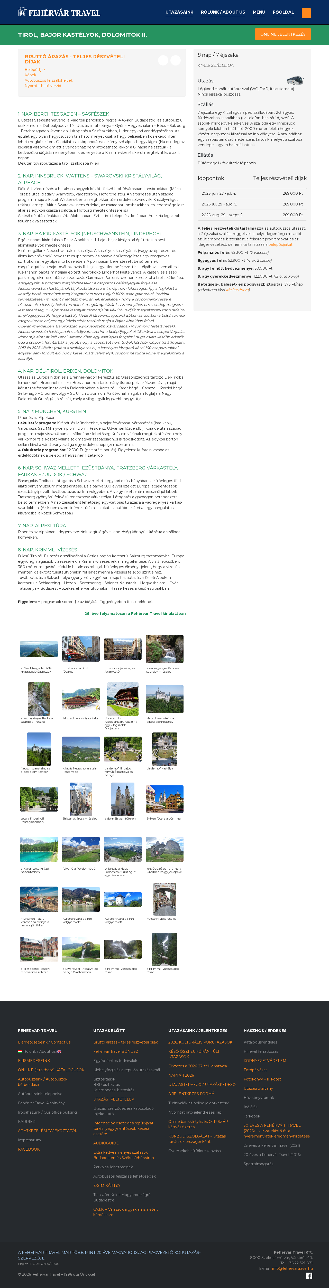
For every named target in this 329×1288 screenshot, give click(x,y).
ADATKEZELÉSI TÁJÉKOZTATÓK (47, 1131)
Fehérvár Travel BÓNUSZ (115, 1051)
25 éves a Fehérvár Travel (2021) (272, 1145)
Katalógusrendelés (260, 1042)
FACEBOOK (29, 1149)
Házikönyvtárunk (259, 1097)
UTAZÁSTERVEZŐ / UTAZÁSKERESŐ (202, 1084)
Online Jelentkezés (283, 34)
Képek (30, 75)
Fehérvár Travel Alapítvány (41, 1103)
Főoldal (283, 12)
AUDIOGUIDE (106, 1143)
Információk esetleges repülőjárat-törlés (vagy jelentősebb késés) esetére (124, 1128)
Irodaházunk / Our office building (47, 1112)
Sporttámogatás (258, 1164)
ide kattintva (237, 289)
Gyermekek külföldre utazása (194, 1151)
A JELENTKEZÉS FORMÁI (192, 1094)
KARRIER (26, 1121)
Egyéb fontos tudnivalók (115, 1060)
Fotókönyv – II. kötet (262, 1079)
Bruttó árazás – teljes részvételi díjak (125, 1042)
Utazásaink (179, 12)
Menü (259, 12)
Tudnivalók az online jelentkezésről (199, 1103)
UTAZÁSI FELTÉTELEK (113, 1099)
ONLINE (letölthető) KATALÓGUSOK (51, 1070)
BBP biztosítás (106, 1084)
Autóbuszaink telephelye (40, 1094)
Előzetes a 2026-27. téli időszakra (197, 1066)
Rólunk (29, 1051)
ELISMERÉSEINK (34, 1060)
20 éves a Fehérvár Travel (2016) (272, 1154)
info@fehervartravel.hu (292, 1268)
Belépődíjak (35, 69)
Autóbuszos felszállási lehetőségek (124, 1176)
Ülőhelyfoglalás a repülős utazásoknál (126, 1070)
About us (47, 1051)
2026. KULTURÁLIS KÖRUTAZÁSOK (200, 1042)
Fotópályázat (255, 1070)
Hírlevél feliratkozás (261, 1051)
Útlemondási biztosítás (113, 1090)
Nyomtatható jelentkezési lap (195, 1112)
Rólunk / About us (223, 12)
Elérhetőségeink (33, 1042)
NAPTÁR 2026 (181, 1075)
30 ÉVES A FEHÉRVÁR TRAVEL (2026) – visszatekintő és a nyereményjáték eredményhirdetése (277, 1131)
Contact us (60, 1042)
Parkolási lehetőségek (113, 1167)
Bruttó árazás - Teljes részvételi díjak (75, 59)
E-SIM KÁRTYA (106, 1185)
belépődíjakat (281, 244)
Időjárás (250, 1107)
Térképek (252, 1116)
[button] (306, 9)
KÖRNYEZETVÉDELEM (265, 1060)
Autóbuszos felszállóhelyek (49, 80)
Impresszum (29, 1140)
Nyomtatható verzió (43, 85)
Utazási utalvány (258, 1088)
